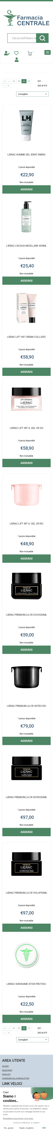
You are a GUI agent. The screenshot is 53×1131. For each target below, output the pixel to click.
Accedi (5, 1066)
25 (19, 81)
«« (5, 81)
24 (14, 81)
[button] (32, 94)
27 (29, 81)
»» (8, 86)
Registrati (7, 1070)
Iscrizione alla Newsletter (15, 1078)
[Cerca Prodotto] (42, 38)
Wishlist (6, 1074)
